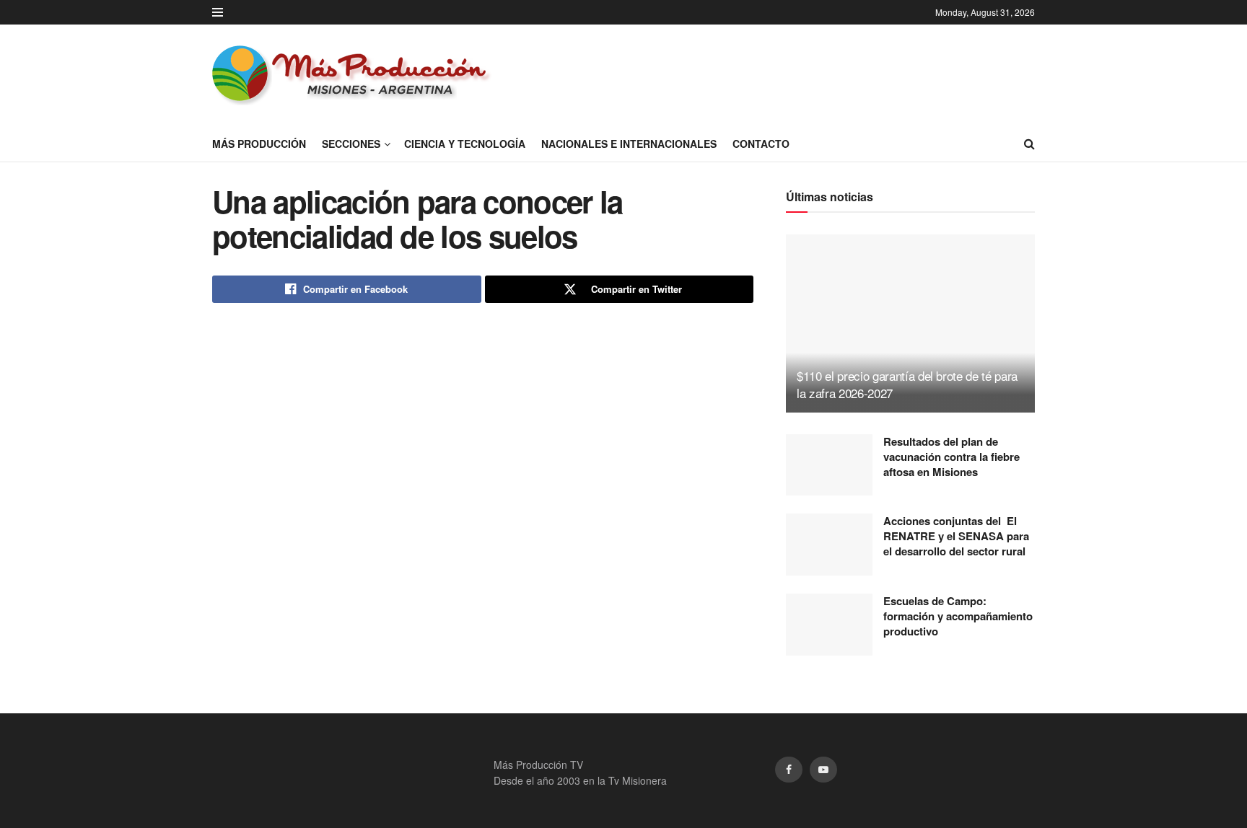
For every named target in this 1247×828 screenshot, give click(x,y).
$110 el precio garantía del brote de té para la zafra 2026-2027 (907, 384)
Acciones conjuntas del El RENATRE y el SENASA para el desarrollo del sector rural (956, 536)
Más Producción (259, 143)
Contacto (760, 143)
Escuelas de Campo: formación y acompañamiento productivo (958, 616)
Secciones (351, 143)
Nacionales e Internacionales (629, 143)
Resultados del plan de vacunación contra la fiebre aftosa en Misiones (951, 456)
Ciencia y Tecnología (464, 143)
